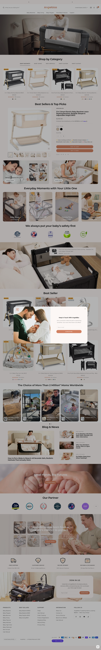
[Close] (85, 308)
